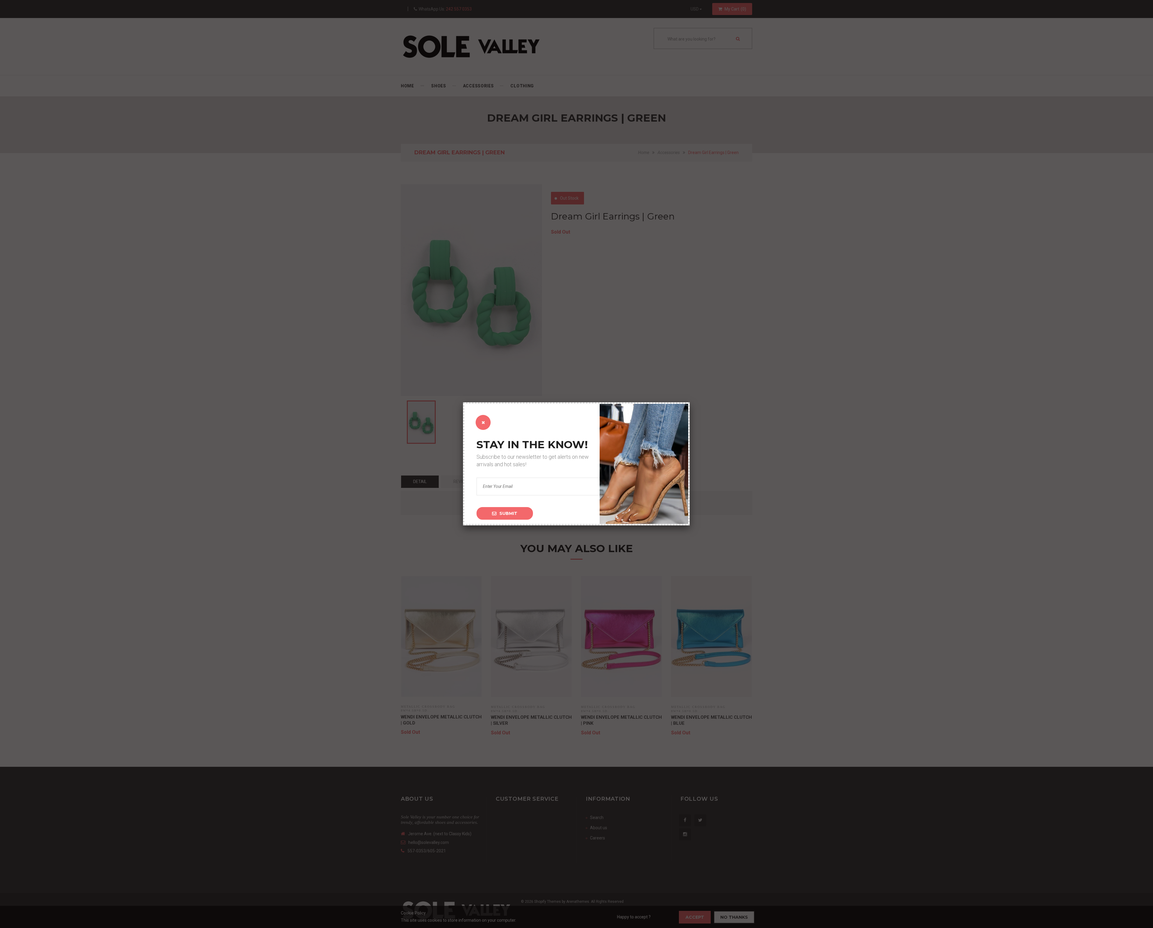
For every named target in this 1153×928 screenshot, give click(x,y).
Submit (508, 513)
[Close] (483, 422)
